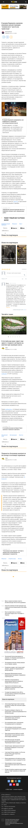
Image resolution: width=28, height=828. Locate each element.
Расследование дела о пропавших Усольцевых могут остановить (14, 723)
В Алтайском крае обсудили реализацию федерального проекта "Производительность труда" (14, 741)
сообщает (4, 373)
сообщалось (8, 409)
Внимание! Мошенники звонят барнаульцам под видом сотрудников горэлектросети (15, 675)
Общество (7, 33)
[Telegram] (3, 37)
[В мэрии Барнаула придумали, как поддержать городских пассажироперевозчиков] (14, 109)
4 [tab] (15, 337)
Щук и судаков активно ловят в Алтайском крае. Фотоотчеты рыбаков (12, 328)
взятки (21, 435)
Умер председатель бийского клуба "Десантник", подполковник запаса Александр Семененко (14, 735)
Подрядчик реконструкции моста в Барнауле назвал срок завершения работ (13, 211)
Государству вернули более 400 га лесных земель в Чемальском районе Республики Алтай (15, 693)
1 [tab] (8, 337)
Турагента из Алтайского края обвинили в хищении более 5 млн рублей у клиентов (14, 687)
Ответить (8, 307)
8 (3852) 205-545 (7, 810)
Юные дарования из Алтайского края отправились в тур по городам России (15, 759)
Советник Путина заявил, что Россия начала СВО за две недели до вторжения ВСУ (15, 754)
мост (20, 223)
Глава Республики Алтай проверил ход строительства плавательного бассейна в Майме (16, 607)
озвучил (15, 201)
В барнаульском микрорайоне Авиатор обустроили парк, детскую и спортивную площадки (15, 718)
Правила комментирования (11, 822)
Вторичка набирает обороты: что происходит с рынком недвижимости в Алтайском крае (15, 711)
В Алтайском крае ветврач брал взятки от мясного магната (12, 428)
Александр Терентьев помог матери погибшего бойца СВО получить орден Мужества (15, 705)
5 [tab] (17, 337)
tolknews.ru (8, 794)
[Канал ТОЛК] (22, 228)
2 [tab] (10, 337)
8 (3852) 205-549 (7, 812)
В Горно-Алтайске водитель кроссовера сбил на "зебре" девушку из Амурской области (15, 771)
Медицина (7, 459)
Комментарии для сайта (20, 309)
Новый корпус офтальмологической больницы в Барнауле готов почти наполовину (14, 747)
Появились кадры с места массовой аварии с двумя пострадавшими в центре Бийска (14, 669)
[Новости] (14, 228)
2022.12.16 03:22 (13, 283)
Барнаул (14, 223)
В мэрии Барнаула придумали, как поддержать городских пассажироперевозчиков (13, 121)
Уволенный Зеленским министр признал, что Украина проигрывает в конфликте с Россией (15, 658)
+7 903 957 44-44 (7, 806)
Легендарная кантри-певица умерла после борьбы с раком (15, 663)
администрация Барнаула (5, 224)
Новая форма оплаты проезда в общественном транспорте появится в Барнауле (15, 764)
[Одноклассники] (11, 37)
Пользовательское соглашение (12, 820)
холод (20, 558)
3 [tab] (13, 337)
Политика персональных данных (12, 819)
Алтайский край (4, 435)
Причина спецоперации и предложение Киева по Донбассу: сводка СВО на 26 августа (14, 681)
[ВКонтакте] (7, 37)
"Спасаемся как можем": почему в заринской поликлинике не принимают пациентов (13, 552)
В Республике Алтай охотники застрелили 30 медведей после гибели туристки (15, 729)
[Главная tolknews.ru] (14, 2)
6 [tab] (19, 337)
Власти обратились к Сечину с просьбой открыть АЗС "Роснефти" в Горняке (14, 613)
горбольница (12, 558)
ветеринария (13, 435)
